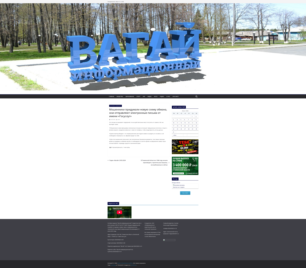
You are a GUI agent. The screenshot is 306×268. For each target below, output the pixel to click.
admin (118, 119)
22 (192, 126)
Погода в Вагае (176, 182)
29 (192, 129)
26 (181, 129)
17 (173, 126)
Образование (130, 96)
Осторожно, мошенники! (115, 105)
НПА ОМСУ (176, 96)
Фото (155, 96)
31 (173, 132)
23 (196, 126)
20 (185, 126)
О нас (168, 96)
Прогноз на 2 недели (178, 187)
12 (181, 123)
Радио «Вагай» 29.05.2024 (117, 160)
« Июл (174, 135)
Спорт (138, 96)
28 (188, 129)
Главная (111, 96)
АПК (144, 96)
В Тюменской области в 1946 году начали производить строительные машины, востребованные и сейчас (154, 162)
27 (185, 129)
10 (173, 123)
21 (188, 126)
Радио (162, 96)
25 (177, 129)
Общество (120, 96)
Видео (149, 96)
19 (181, 126)
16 (196, 123)
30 (196, 129)
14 (188, 123)
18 (177, 126)
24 (173, 129)
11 (177, 123)
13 (185, 123)
